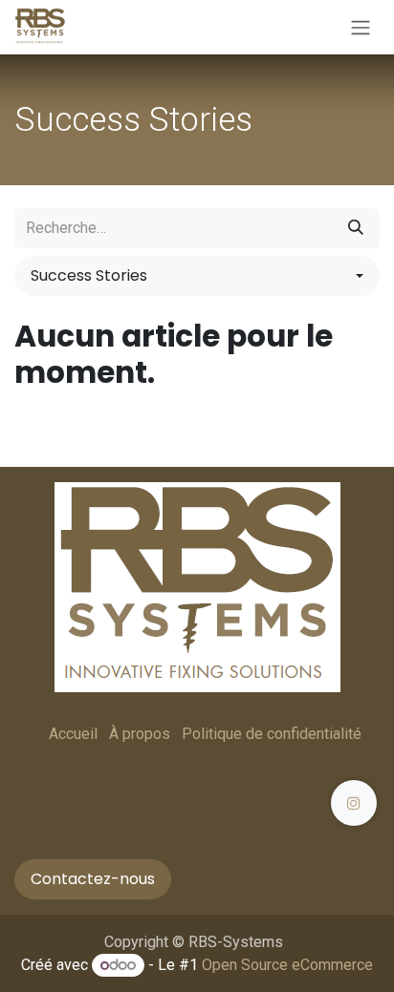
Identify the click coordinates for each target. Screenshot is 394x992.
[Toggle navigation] (360, 27)
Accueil (73, 734)
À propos (139, 734)
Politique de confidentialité (271, 734)
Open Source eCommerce (287, 965)
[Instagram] (354, 803)
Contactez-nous (93, 879)
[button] (197, 276)
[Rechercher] (356, 228)
